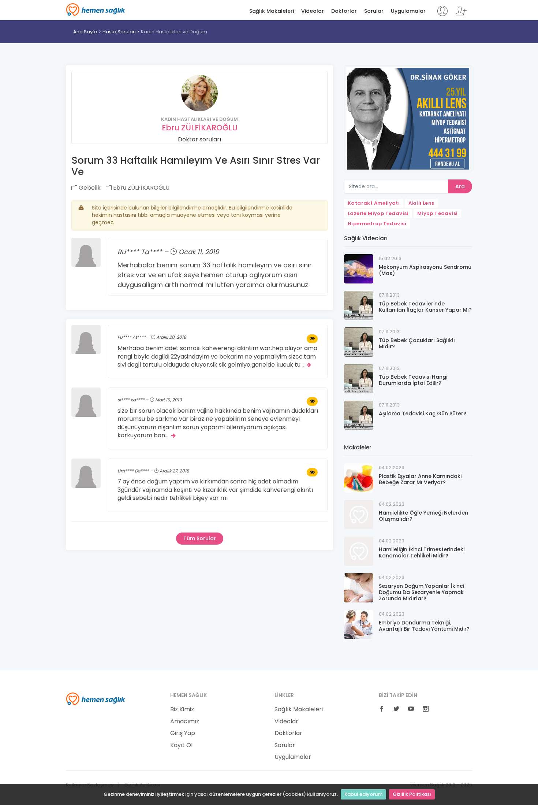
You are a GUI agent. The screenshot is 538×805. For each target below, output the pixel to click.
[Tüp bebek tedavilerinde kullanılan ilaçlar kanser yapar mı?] (358, 305)
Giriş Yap (182, 733)
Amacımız (184, 721)
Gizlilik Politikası (412, 794)
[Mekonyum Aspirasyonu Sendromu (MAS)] (358, 268)
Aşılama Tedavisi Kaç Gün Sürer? (422, 413)
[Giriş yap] (442, 14)
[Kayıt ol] (461, 14)
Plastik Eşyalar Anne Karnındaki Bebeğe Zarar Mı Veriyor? (420, 479)
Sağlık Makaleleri (271, 11)
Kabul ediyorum (363, 794)
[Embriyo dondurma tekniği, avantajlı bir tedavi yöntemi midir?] (358, 624)
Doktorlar (344, 11)
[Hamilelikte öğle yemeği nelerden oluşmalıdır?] (358, 514)
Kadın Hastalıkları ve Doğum (174, 31)
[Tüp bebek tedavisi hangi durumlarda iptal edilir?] (358, 378)
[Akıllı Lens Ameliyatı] (408, 118)
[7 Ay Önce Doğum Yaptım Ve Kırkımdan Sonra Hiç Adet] (312, 472)
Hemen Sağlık (96, 9)
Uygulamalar (408, 11)
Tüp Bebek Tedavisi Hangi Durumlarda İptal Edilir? (413, 380)
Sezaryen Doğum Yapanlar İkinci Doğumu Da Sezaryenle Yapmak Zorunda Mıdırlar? (421, 592)
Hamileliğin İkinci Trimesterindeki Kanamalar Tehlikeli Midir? (421, 552)
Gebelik (89, 187)
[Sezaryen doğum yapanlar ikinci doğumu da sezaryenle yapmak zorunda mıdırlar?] (358, 587)
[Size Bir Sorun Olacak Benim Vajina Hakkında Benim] (312, 401)
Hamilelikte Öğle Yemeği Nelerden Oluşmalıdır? (423, 516)
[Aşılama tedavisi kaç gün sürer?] (358, 415)
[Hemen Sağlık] (96, 698)
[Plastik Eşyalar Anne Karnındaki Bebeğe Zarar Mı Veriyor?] (358, 477)
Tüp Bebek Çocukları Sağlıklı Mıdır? (417, 343)
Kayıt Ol (181, 745)
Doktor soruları (199, 139)
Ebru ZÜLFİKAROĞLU (200, 127)
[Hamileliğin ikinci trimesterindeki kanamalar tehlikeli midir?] (358, 550)
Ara (460, 186)
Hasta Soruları (119, 31)
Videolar (312, 11)
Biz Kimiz (182, 709)
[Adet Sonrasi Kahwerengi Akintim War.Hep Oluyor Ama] (312, 338)
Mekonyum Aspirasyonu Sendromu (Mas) (425, 270)
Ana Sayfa (85, 31)
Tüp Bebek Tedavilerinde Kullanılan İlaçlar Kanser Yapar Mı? (425, 307)
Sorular (374, 11)
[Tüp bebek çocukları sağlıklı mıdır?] (358, 341)
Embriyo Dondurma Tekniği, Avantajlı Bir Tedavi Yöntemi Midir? (424, 625)
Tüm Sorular (199, 538)
